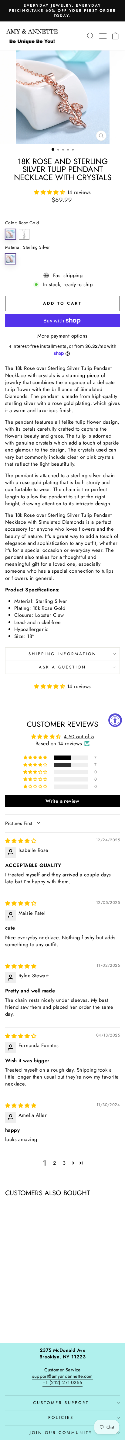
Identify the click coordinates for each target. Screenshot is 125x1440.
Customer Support (61, 1403)
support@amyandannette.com (62, 1376)
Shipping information (63, 654)
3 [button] (64, 1163)
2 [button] (54, 1163)
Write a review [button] (62, 801)
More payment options (62, 335)
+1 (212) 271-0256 (62, 1382)
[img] (20, 840)
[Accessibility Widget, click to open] (115, 720)
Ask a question (62, 667)
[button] (50, 192)
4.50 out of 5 (79, 736)
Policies (61, 1417)
